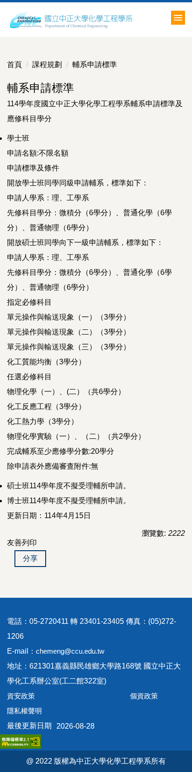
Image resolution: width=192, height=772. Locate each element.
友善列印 (22, 543)
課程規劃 (47, 64)
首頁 (14, 64)
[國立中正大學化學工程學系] (92, 19)
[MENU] (178, 18)
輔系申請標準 (94, 64)
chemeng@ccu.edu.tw (70, 651)
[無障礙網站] (20, 741)
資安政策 (21, 696)
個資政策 (144, 696)
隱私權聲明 (24, 711)
